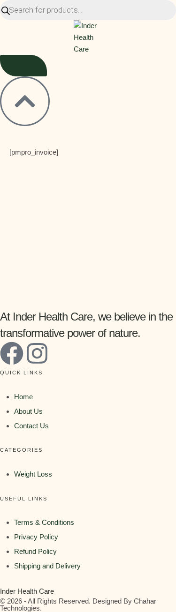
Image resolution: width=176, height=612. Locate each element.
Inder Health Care (27, 591)
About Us (28, 411)
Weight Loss (33, 474)
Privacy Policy (36, 537)
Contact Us (31, 426)
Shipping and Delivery (47, 566)
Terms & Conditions (44, 522)
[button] (23, 65)
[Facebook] (11, 353)
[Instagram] (37, 353)
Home (23, 397)
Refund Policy (35, 551)
